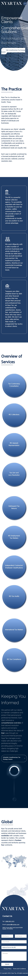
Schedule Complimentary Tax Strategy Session (13, 51)
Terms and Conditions (19, 968)
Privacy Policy (7, 968)
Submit (7, 964)
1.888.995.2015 (9, 921)
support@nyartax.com (12, 924)
